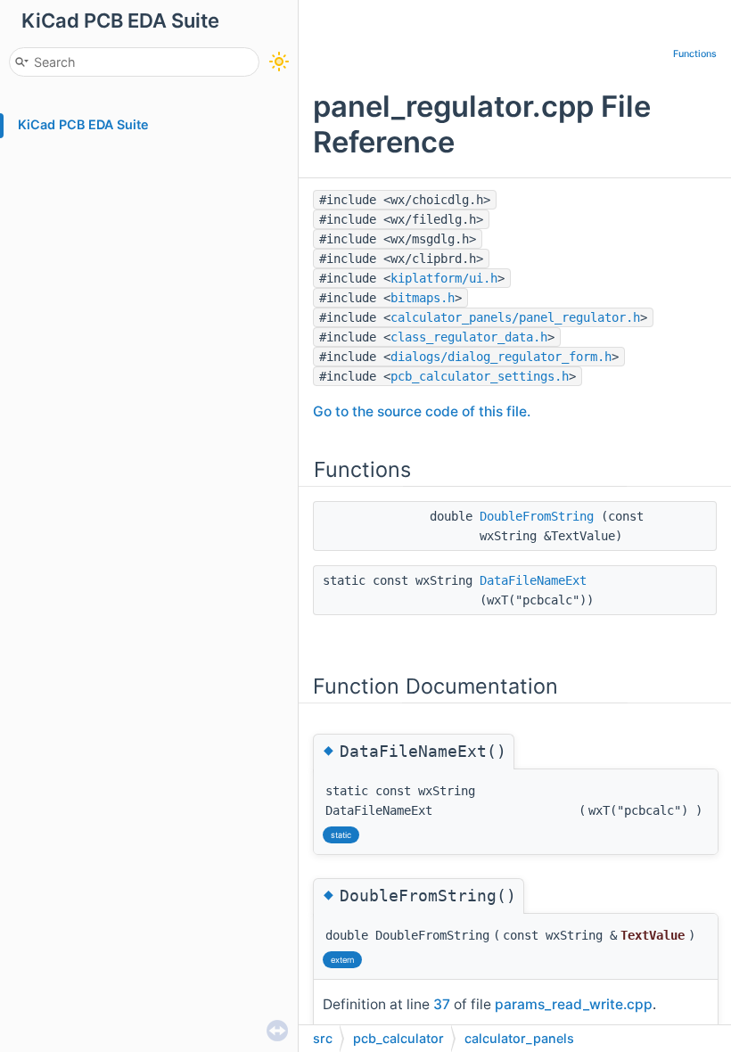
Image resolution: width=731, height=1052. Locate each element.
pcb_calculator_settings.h (479, 376)
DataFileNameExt (533, 580)
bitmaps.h (422, 298)
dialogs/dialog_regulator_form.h (501, 356)
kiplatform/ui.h (443, 278)
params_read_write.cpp (574, 1004)
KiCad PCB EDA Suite (83, 124)
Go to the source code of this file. (421, 411)
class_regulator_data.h (468, 337)
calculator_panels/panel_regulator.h (515, 317)
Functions (695, 54)
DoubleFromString (537, 516)
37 (441, 1004)
